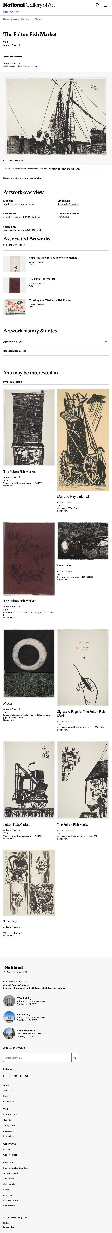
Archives (7, 1194)
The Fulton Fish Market (42, 279)
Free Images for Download (15, 1167)
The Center (8, 1178)
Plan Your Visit (10, 1114)
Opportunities (10, 1154)
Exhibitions (8, 1136)
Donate (6, 1149)
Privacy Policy (8, 1227)
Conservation (9, 1184)
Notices (6, 1223)
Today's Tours (10, 1125)
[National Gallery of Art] (56, 969)
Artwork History (12, 341)
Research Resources (14, 350)
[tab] (12, 382)
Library (6, 1189)
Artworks (14, 19)
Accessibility (9, 1130)
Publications (9, 1205)
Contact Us (8, 1101)
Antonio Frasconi (11, 63)
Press (5, 1095)
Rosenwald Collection (68, 204)
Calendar (7, 1119)
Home (6, 19)
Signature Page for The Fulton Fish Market (53, 257)
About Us (8, 1090)
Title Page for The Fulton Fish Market (50, 300)
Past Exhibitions (11, 1200)
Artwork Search (10, 1173)
